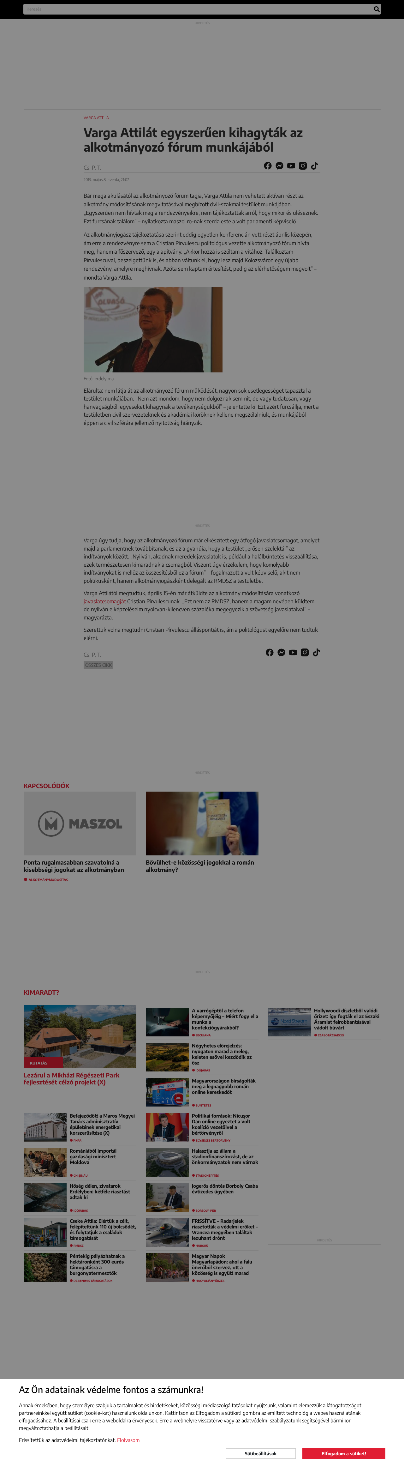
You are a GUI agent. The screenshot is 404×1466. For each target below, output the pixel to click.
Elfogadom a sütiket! (344, 1453)
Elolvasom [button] (128, 1440)
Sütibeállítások (260, 1453)
